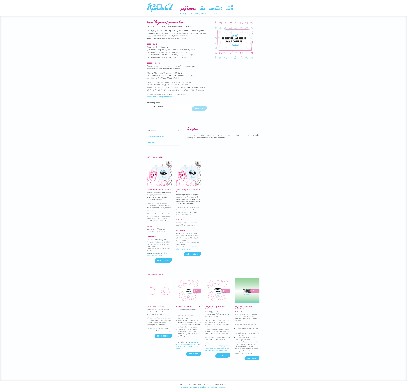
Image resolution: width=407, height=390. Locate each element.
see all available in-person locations (161, 97)
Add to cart (199, 108)
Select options (163, 260)
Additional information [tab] (155, 136)
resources (220, 13)
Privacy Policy (186, 387)
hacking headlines (201, 13)
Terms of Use (212, 387)
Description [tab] (151, 130)
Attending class (153, 103)
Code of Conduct (199, 387)
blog (184, 13)
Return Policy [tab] (152, 142)
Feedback (222, 387)
